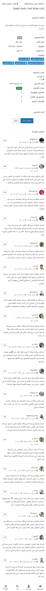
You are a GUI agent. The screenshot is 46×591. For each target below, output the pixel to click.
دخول (16, 120)
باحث (40, 79)
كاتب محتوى (32, 539)
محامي (33, 516)
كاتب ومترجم (32, 269)
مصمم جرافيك (31, 294)
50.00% (19, 88)
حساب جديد (27, 120)
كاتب (34, 395)
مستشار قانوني (31, 470)
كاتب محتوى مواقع (30, 441)
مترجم (34, 142)
